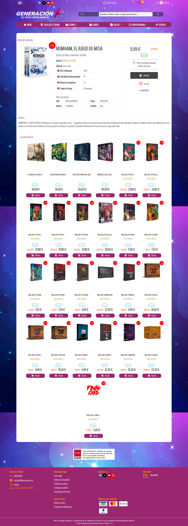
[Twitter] (44, 3)
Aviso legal (58, 475)
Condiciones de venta (62, 491)
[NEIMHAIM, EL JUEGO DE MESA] (35, 61)
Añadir (145, 75)
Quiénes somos (59, 502)
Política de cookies (61, 483)
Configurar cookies (61, 487)
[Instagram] (52, 3)
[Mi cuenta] (105, 2)
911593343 (18, 476)
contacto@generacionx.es (23, 480)
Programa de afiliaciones (63, 506)
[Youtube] (48, 3)
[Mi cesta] (157, 2)
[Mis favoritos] (139, 2)
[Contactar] (20, 2)
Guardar (146, 83)
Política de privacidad (62, 479)
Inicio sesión (112, 2)
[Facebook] (39, 3)
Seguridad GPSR (144, 90)
